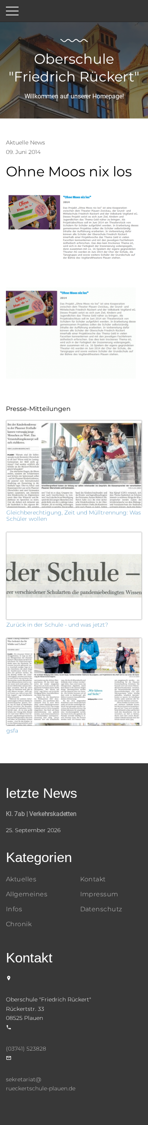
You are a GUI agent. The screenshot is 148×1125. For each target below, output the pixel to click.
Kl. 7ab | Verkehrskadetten (41, 814)
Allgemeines (26, 894)
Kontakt (93, 879)
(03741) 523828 (26, 1048)
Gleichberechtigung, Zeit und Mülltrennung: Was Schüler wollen (73, 515)
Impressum (99, 894)
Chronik (19, 924)
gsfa (12, 730)
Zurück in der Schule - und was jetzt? (57, 624)
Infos (14, 909)
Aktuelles (21, 879)
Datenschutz (101, 909)
